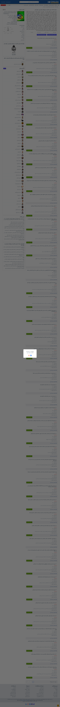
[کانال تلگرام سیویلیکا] (31, 355)
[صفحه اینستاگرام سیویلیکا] (29, 355)
